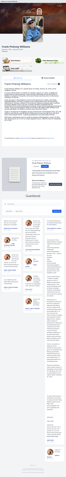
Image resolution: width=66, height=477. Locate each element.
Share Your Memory (55, 184)
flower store (50, 138)
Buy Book (44, 166)
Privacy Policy (28, 470)
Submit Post (57, 211)
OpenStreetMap (34, 472)
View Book (36, 166)
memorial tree (25, 138)
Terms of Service (37, 470)
